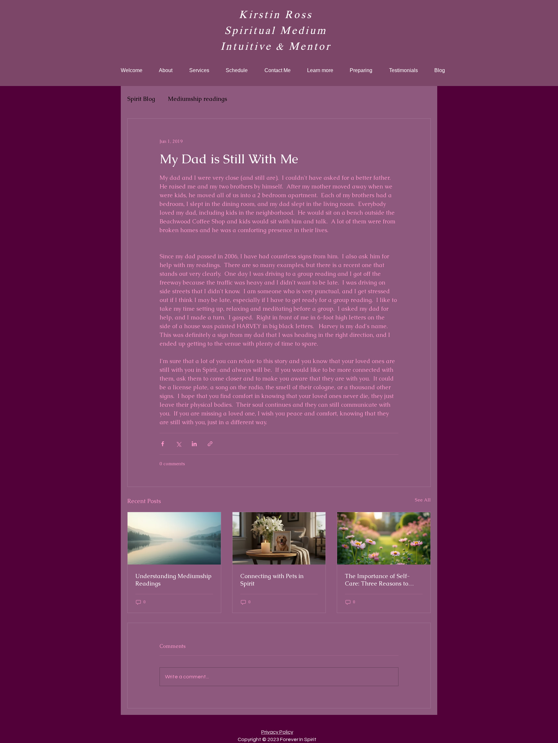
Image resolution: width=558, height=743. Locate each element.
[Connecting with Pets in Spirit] (279, 538)
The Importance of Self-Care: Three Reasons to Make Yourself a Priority (378, 579)
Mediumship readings (197, 98)
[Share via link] (210, 444)
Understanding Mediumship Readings (173, 579)
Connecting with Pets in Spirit (272, 579)
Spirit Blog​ (141, 98)
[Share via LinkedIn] (194, 444)
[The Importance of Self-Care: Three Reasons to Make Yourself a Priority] (383, 538)
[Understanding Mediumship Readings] (174, 538)
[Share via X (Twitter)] (178, 444)
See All (423, 500)
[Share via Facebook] (163, 444)
